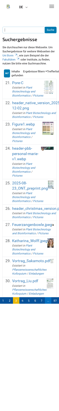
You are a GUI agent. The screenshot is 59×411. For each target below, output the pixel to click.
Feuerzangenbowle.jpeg (32, 225)
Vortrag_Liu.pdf (25, 281)
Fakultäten (8, 59)
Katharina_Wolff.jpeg (29, 241)
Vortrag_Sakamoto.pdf (31, 261)
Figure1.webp (23, 124)
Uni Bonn (7, 55)
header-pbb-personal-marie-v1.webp (25, 153)
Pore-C (17, 83)
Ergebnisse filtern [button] (34, 71)
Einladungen (36, 273)
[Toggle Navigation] (51, 6)
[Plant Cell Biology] (8, 6)
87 (55, 300)
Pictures (38, 95)
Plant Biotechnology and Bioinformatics (23, 91)
